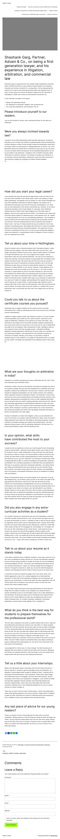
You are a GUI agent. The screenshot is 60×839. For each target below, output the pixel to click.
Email (7, 803)
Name (7, 795)
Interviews (47, 744)
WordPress (54, 835)
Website (7, 810)
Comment (8, 777)
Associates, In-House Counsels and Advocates (31, 744)
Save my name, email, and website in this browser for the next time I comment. (28, 819)
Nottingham (23, 753)
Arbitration (5, 753)
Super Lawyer (6, 3)
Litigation (16, 753)
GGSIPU (11, 753)
